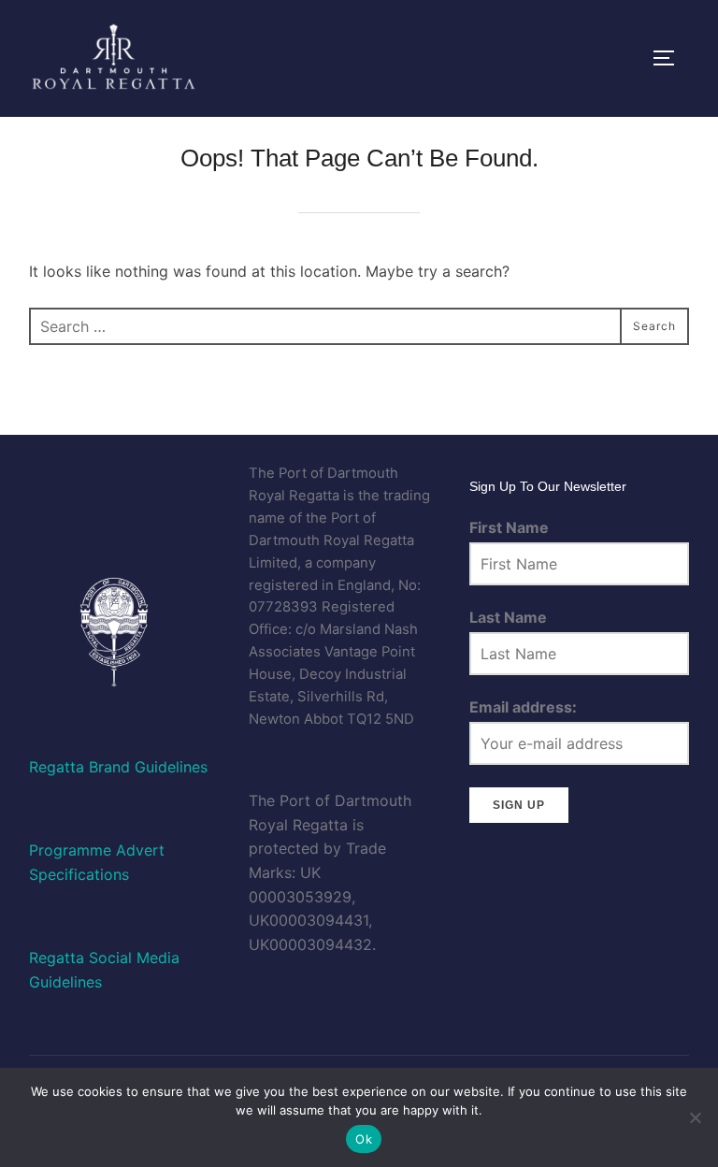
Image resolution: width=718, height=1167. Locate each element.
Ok (363, 1138)
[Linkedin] (55, 498)
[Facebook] (57, 474)
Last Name (508, 617)
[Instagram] (169, 474)
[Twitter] (114, 474)
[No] (694, 1117)
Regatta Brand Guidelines (118, 766)
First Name (509, 527)
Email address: (523, 707)
